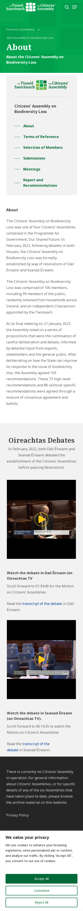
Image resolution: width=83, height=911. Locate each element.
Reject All (41, 902)
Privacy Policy (17, 815)
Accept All (42, 879)
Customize (41, 890)
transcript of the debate (42, 603)
